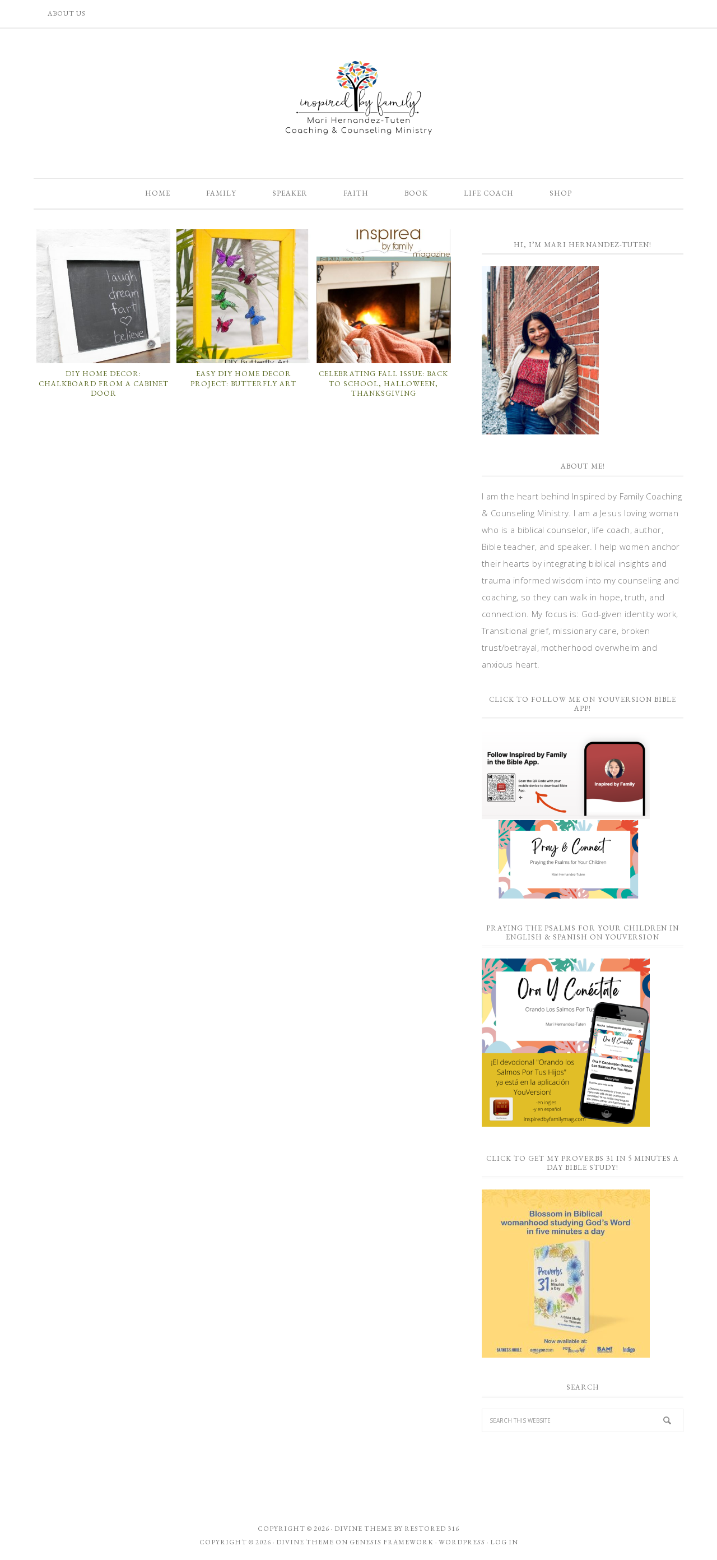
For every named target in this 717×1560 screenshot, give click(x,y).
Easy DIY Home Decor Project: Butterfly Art (243, 378)
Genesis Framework (392, 1542)
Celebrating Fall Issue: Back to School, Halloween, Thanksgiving (383, 383)
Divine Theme (305, 1542)
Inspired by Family (358, 97)
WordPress (462, 1542)
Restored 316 (431, 1528)
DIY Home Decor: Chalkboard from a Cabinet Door (104, 383)
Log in (504, 1542)
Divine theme (363, 1528)
